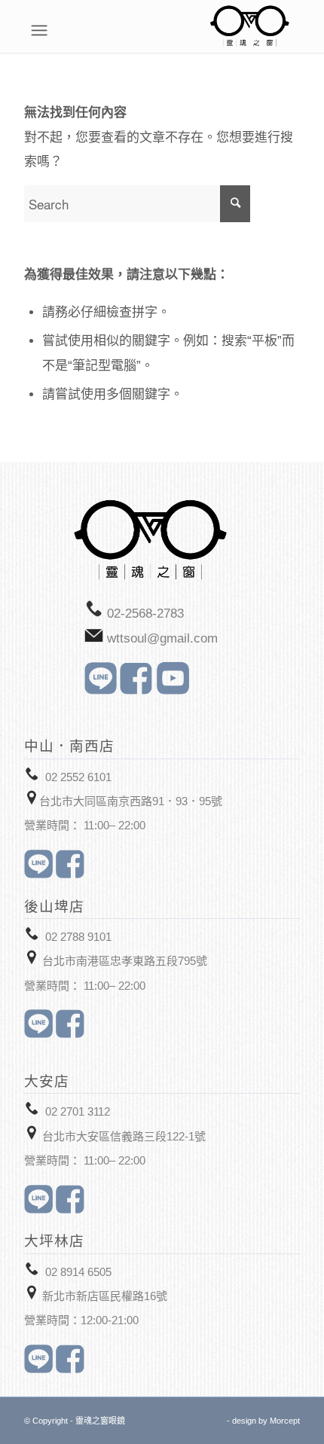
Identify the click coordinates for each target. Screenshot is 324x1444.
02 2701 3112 (77, 1111)
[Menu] (292, 30)
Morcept (285, 1420)
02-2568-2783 (145, 613)
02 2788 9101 (78, 936)
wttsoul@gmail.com (162, 638)
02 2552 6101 (78, 777)
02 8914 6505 (78, 1271)
